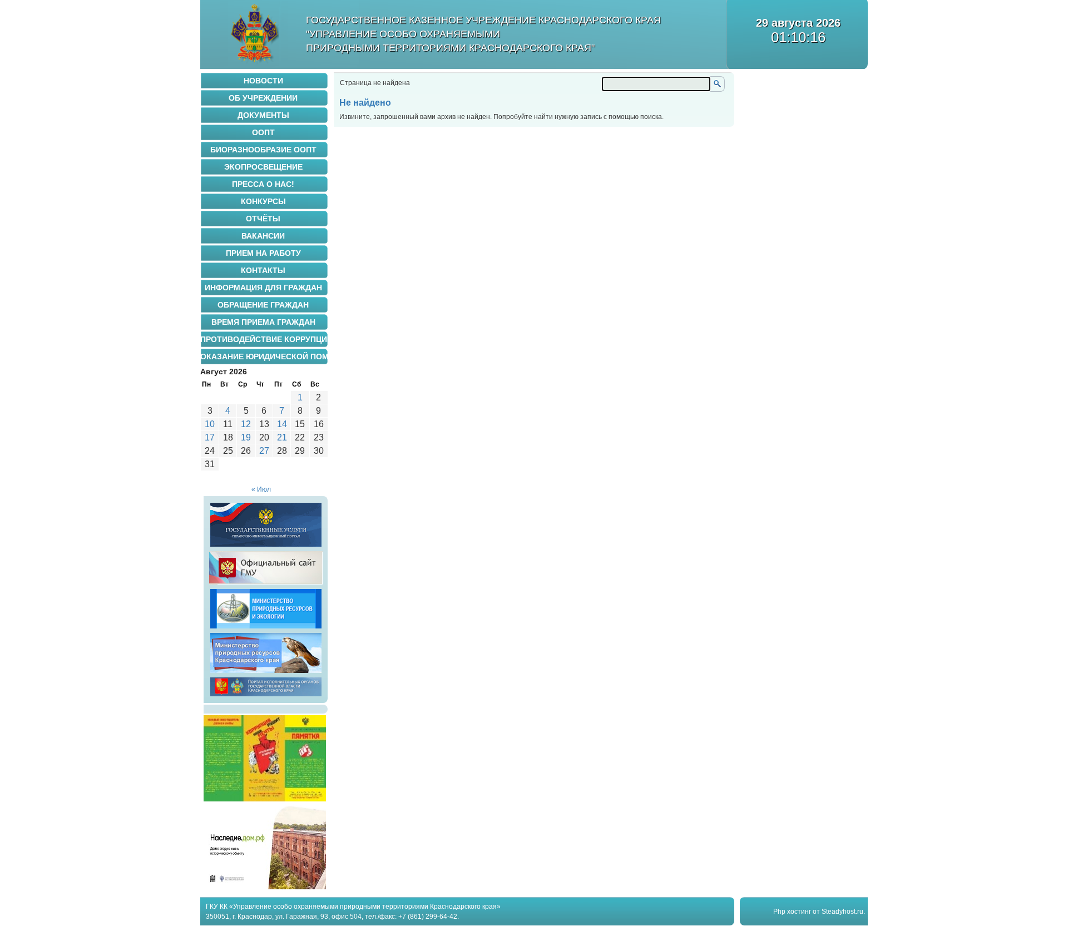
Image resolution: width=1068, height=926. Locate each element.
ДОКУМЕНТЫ (263, 115)
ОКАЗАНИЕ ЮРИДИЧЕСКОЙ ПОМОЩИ (264, 356)
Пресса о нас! (263, 184)
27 (264, 450)
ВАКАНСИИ (263, 235)
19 (246, 437)
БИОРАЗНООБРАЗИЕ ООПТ (263, 149)
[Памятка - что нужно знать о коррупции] (265, 799)
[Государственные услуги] (266, 547)
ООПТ (263, 132)
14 (282, 424)
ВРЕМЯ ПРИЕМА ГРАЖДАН (263, 322)
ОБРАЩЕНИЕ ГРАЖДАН (263, 304)
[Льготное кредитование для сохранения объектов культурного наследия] (265, 887)
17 (210, 437)
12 (246, 424)
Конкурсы (263, 201)
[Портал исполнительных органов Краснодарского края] (266, 696)
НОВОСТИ (263, 80)
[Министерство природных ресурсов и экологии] (266, 628)
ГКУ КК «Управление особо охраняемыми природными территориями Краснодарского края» (353, 906)
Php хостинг (792, 911)
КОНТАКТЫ (263, 270)
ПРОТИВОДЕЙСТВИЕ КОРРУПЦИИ (264, 339)
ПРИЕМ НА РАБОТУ (263, 253)
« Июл (261, 489)
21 (282, 437)
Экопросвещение (263, 166)
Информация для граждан (263, 287)
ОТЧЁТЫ (263, 218)
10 (210, 424)
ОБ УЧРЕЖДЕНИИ (263, 97)
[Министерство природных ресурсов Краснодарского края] (266, 673)
